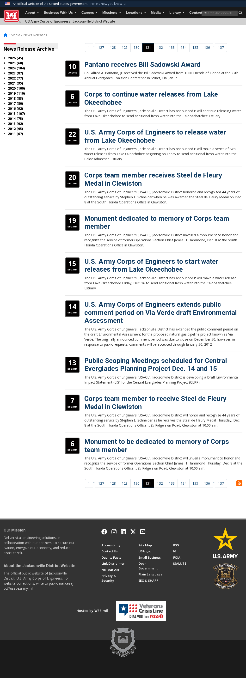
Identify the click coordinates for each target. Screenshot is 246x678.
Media (156, 12)
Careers (88, 12)
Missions (110, 12)
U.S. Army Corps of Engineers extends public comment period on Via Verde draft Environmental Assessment (160, 312)
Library (175, 12)
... (94, 45)
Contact (196, 12)
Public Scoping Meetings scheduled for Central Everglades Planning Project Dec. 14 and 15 (155, 365)
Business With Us (59, 12)
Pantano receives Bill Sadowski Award (142, 64)
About (30, 12)
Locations (134, 12)
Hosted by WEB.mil (92, 610)
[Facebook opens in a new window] (104, 531)
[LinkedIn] (123, 531)
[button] (109, 3)
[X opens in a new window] (133, 531)
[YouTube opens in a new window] (142, 531)
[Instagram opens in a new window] (114, 531)
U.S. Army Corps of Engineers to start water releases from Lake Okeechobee (151, 265)
